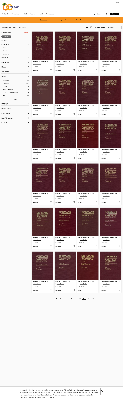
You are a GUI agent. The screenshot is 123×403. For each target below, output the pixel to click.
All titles (5, 48)
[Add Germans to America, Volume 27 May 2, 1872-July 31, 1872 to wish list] (96, 246)
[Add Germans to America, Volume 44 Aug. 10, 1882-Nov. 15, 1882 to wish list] (119, 114)
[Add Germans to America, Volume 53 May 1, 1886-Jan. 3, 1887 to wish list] (51, 70)
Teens (32, 14)
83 (93, 298)
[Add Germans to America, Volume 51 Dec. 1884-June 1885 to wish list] (74, 70)
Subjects (5, 14)
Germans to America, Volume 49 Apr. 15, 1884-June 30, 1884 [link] (110, 61)
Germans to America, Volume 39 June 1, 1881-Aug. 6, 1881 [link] (110, 149)
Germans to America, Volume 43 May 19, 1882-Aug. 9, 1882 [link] (41, 149)
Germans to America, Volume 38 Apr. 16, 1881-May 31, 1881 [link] (41, 193)
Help (117, 2)
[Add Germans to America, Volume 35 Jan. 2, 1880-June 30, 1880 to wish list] (74, 202)
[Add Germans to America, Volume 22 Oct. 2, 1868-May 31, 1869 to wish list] (96, 290)
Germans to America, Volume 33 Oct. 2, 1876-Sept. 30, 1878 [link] (110, 193)
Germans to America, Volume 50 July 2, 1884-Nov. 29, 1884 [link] (87, 61)
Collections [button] (15, 14)
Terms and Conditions (53, 390)
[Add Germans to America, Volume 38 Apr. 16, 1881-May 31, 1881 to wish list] (51, 202)
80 (80, 298)
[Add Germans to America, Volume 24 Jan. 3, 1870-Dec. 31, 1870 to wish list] (51, 290)
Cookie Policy (50, 397)
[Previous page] (57, 298)
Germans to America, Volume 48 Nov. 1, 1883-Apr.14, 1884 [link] (41, 105)
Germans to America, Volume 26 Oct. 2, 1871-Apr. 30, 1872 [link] (110, 237)
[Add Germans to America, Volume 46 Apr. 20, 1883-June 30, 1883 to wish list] (74, 114)
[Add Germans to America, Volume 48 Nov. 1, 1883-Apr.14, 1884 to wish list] (51, 114)
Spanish (40, 14)
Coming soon (6, 54)
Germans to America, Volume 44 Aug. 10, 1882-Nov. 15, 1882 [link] (110, 105)
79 (75, 298)
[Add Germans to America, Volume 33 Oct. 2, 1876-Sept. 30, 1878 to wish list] (119, 202)
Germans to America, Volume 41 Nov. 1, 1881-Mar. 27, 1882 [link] (64, 149)
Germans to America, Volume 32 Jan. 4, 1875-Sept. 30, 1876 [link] (41, 237)
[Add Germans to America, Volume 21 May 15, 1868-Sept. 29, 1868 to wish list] (119, 290)
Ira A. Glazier (37, 64)
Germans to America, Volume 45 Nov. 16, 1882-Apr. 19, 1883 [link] (87, 105)
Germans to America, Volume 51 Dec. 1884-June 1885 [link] (64, 61)
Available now (7, 51)
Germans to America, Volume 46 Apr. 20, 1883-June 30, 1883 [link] (64, 105)
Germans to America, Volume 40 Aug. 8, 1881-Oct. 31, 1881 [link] (87, 149)
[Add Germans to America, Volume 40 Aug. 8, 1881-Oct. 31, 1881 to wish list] (96, 158)
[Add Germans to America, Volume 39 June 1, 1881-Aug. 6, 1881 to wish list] (119, 158)
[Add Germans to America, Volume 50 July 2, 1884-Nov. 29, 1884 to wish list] (96, 70)
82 (89, 298)
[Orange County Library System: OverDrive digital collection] (10, 7)
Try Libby (43, 20)
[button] (97, 14)
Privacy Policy (68, 390)
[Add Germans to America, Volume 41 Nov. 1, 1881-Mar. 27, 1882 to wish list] (74, 158)
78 (71, 298)
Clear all (26, 32)
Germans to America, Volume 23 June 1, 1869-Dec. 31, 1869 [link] (64, 281)
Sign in (114, 14)
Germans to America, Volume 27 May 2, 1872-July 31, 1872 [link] (87, 237)
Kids (25, 14)
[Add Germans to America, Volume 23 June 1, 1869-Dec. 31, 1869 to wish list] (74, 290)
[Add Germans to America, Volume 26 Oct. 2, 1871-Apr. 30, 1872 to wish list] (119, 246)
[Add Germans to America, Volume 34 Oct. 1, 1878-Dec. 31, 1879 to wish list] (96, 202)
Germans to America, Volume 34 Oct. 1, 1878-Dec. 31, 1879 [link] (87, 193)
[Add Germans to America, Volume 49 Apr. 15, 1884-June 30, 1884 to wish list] (119, 70)
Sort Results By (100, 27)
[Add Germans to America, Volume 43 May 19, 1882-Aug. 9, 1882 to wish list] (51, 158)
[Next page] (97, 298)
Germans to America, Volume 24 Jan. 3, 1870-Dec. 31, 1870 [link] (41, 281)
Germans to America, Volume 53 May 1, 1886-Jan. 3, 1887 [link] (41, 61)
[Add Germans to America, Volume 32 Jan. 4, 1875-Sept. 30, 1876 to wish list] (51, 246)
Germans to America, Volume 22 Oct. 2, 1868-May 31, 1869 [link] (87, 281)
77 (67, 298)
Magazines (50, 14)
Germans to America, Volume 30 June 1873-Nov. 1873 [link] (64, 237)
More (15, 99)
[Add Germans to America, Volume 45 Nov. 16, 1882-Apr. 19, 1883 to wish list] (96, 114)
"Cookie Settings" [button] (46, 395)
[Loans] (106, 14)
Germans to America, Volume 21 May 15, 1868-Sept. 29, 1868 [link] (110, 281)
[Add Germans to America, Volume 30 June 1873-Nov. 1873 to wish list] (74, 246)
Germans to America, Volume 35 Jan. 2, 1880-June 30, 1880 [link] (64, 193)
